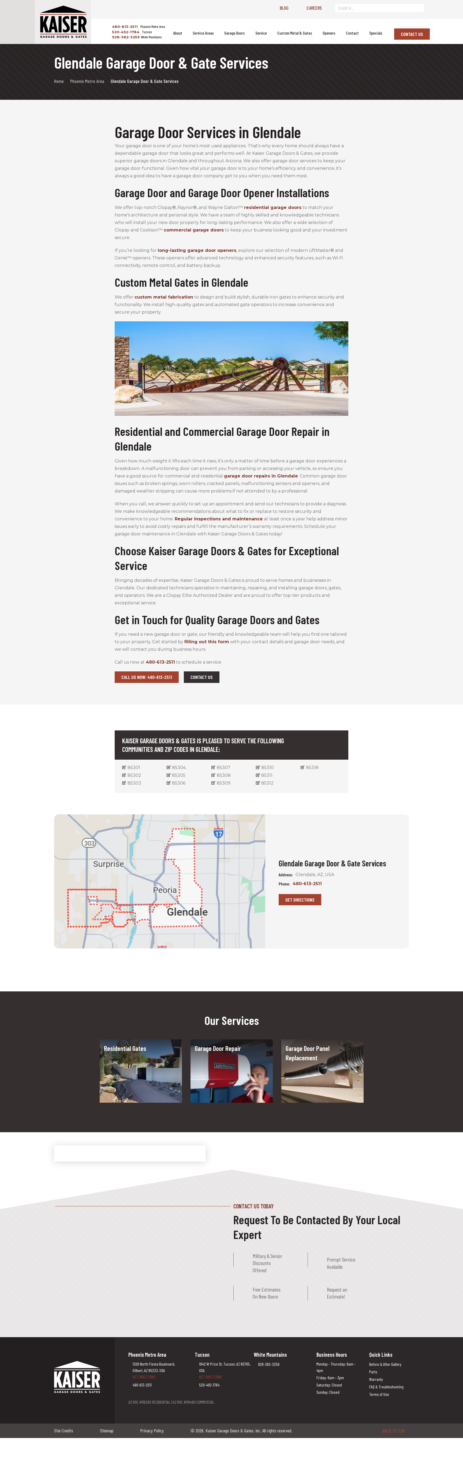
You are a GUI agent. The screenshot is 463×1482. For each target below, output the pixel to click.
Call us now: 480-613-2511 (146, 677)
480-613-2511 (124, 26)
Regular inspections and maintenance (219, 518)
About (177, 32)
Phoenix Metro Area (87, 81)
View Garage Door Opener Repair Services (225, 1076)
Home (59, 81)
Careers (314, 8)
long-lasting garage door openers (197, 250)
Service (261, 32)
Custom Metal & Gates (294, 32)
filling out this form (206, 641)
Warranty (376, 1379)
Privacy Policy (152, 1430)
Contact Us (412, 34)
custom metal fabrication (164, 297)
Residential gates (121, 1057)
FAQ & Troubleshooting (386, 1386)
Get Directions (300, 900)
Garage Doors (234, 32)
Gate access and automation (131, 1063)
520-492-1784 (125, 32)
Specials (375, 32)
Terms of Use (379, 1394)
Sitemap (106, 1430)
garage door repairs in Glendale (261, 476)
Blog (284, 8)
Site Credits (63, 1430)
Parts (373, 1371)
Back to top (393, 1431)
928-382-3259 (125, 37)
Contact (352, 32)
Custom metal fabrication (129, 1070)
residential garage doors (272, 207)
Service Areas (203, 32)
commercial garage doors (194, 230)
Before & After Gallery (385, 1364)
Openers (329, 32)
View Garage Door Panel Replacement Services (308, 1085)
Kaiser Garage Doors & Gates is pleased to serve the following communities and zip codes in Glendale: (203, 745)
